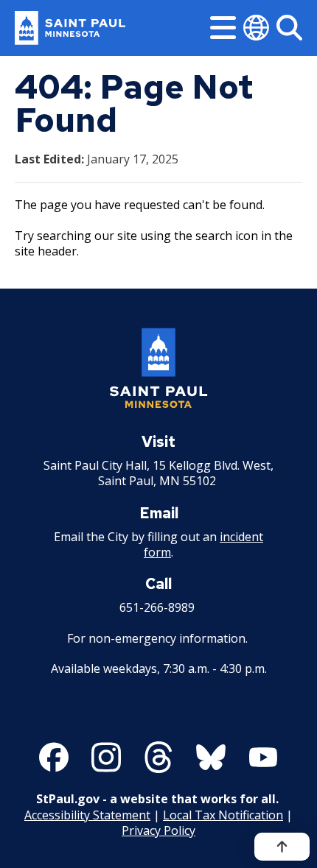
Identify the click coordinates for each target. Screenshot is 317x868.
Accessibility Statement (87, 815)
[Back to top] (282, 847)
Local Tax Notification (223, 815)
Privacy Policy (158, 830)
